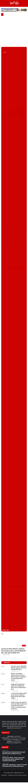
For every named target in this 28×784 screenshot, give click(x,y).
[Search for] (26, 4)
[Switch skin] (23, 4)
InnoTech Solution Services (20, 775)
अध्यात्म (5, 52)
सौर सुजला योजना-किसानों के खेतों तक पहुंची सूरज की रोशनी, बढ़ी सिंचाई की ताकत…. (19, 668)
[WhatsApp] (2, 783)
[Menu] (2, 4)
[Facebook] (0, 783)
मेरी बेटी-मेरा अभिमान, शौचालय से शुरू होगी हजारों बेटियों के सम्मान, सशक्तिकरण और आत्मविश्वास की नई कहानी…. (18, 677)
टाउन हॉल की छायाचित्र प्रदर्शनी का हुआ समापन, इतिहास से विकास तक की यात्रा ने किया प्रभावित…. (18, 696)
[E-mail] (5, 211)
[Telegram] (3, 783)
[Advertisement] (14, 30)
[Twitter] (1, 783)
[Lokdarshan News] (14, 3)
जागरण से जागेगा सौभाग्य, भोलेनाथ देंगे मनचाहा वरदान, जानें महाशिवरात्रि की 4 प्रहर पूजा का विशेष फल (13, 651)
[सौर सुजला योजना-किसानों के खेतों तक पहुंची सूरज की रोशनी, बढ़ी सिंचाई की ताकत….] (5, 668)
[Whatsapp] (21, 779)
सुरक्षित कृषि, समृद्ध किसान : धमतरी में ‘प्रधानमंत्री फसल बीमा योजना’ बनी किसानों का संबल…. (18, 687)
